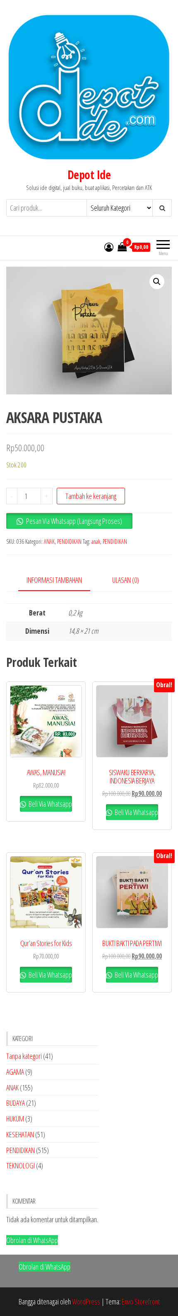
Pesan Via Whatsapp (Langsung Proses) (74, 521)
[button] (156, 281)
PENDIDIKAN (69, 541)
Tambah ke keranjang (90, 496)
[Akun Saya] (108, 247)
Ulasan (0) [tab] (125, 580)
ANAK (49, 541)
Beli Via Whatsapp (49, 804)
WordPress (86, 1301)
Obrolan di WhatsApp (32, 1240)
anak (95, 541)
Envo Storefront (141, 1301)
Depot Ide (89, 174)
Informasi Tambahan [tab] (54, 580)
